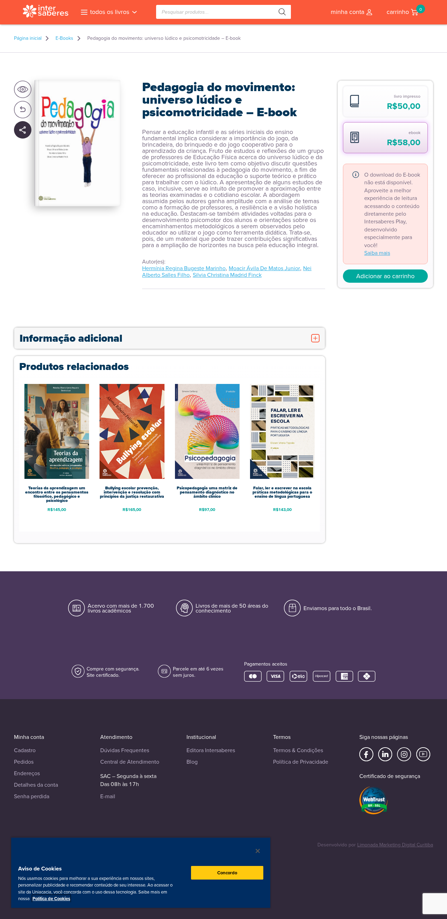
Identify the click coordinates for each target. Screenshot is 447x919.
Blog (192, 762)
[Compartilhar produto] (22, 130)
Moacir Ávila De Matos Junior (264, 268)
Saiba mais (377, 253)
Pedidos (24, 762)
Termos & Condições (298, 750)
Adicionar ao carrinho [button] (57, 520)
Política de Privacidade (300, 762)
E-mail (107, 796)
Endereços (27, 773)
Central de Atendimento (129, 762)
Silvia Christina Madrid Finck (227, 275)
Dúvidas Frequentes (124, 750)
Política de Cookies (51, 898)
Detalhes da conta (36, 785)
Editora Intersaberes (210, 750)
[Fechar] (257, 851)
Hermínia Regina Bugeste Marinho (184, 268)
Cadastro (25, 750)
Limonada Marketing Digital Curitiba (395, 844)
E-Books (64, 38)
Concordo (227, 872)
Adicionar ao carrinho (385, 276)
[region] (140, 872)
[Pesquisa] (282, 12)
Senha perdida (31, 796)
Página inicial (28, 38)
